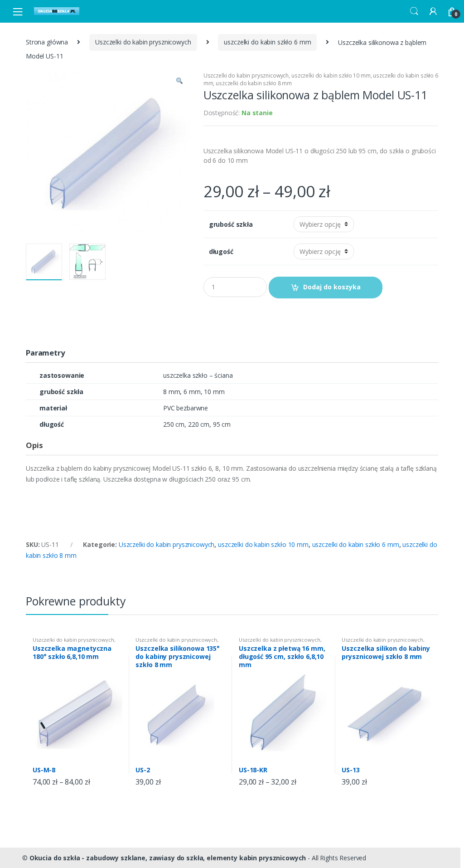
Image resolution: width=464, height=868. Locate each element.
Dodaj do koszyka (332, 287)
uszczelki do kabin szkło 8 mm (254, 83)
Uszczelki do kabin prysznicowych (143, 42)
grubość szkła (231, 224)
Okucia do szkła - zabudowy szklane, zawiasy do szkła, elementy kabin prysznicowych (167, 857)
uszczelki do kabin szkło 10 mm (331, 75)
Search (414, 11)
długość (221, 252)
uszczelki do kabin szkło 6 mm (267, 42)
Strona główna (47, 42)
